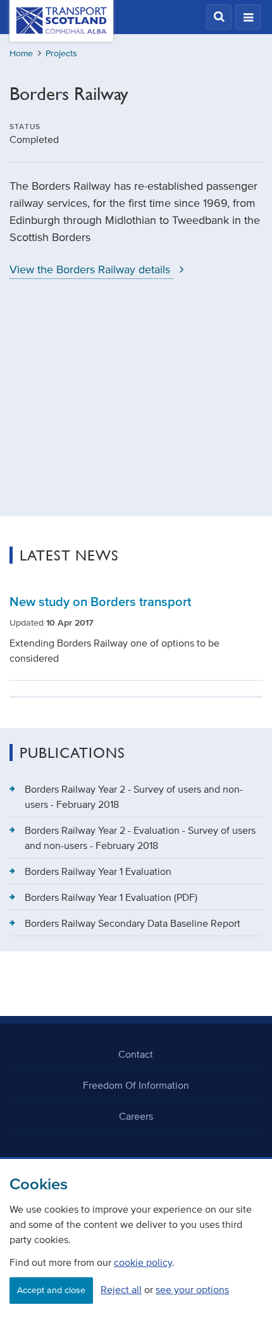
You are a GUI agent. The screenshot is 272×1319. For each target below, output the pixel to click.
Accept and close (51, 1290)
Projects (61, 53)
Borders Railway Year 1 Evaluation (98, 871)
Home (21, 53)
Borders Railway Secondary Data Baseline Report (132, 923)
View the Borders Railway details (91, 269)
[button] (219, 17)
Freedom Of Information (136, 1085)
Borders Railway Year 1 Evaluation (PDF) (111, 897)
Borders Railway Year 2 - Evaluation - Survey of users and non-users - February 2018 (140, 837)
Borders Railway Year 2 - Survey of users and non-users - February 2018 (134, 796)
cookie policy (143, 1262)
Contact (135, 1054)
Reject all (121, 1289)
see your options (192, 1289)
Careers (136, 1116)
